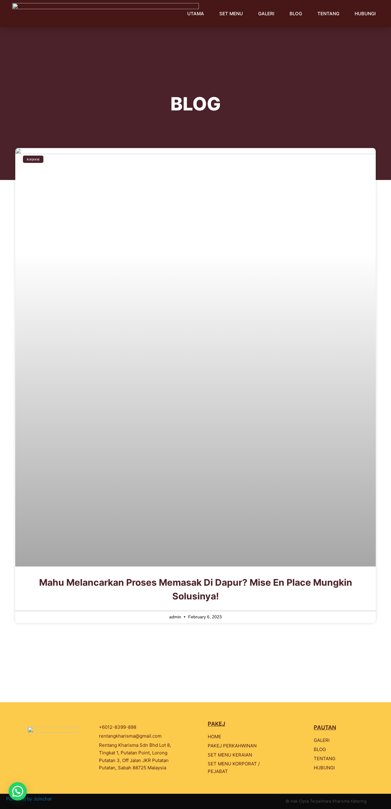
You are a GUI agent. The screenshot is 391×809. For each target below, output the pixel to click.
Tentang (328, 13)
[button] (18, 791)
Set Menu (231, 13)
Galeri (266, 13)
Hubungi (365, 13)
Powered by (29, 799)
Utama (195, 13)
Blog (296, 13)
